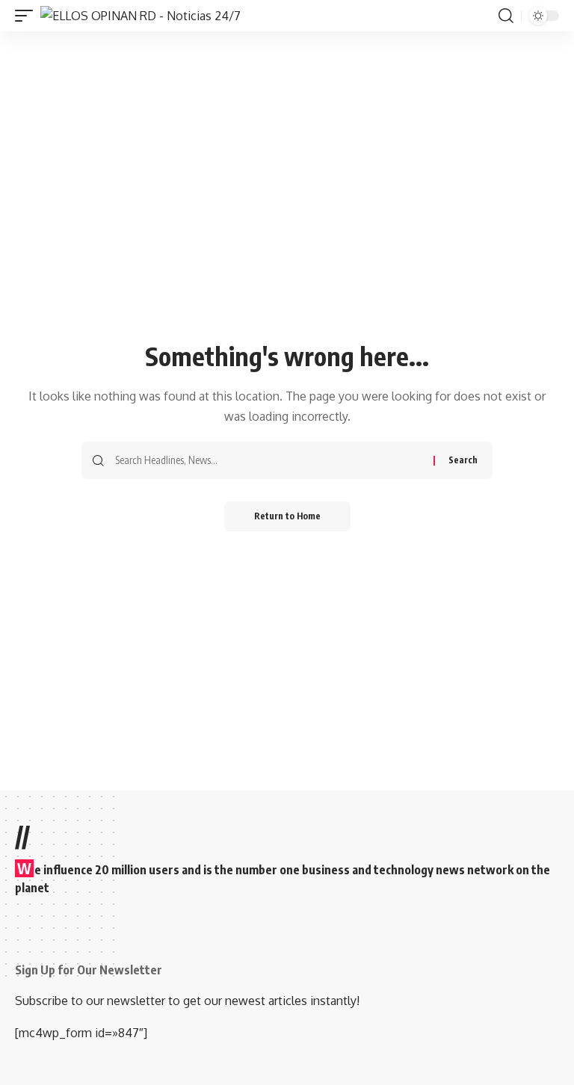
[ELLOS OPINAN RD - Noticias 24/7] (140, 15)
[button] (27, 15)
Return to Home (287, 516)
